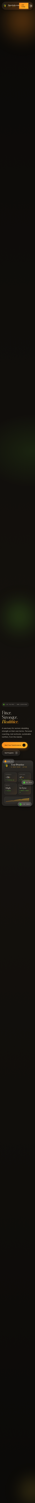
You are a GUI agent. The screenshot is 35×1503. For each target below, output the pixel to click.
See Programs (11, 753)
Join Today (23, 5)
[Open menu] (30, 6)
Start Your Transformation (15, 745)
